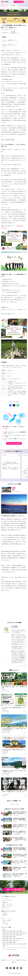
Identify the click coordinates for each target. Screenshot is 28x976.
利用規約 (3, 960)
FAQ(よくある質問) (6, 920)
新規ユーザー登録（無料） (14, 889)
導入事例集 (4, 914)
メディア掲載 (5, 923)
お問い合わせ (24, 960)
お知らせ (4, 922)
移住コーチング (5, 907)
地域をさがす (5, 902)
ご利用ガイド (5, 913)
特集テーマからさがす (7, 904)
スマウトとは (5, 898)
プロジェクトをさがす (7, 900)
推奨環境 (18, 960)
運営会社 (14, 962)
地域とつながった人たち (7, 905)
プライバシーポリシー (10, 960)
